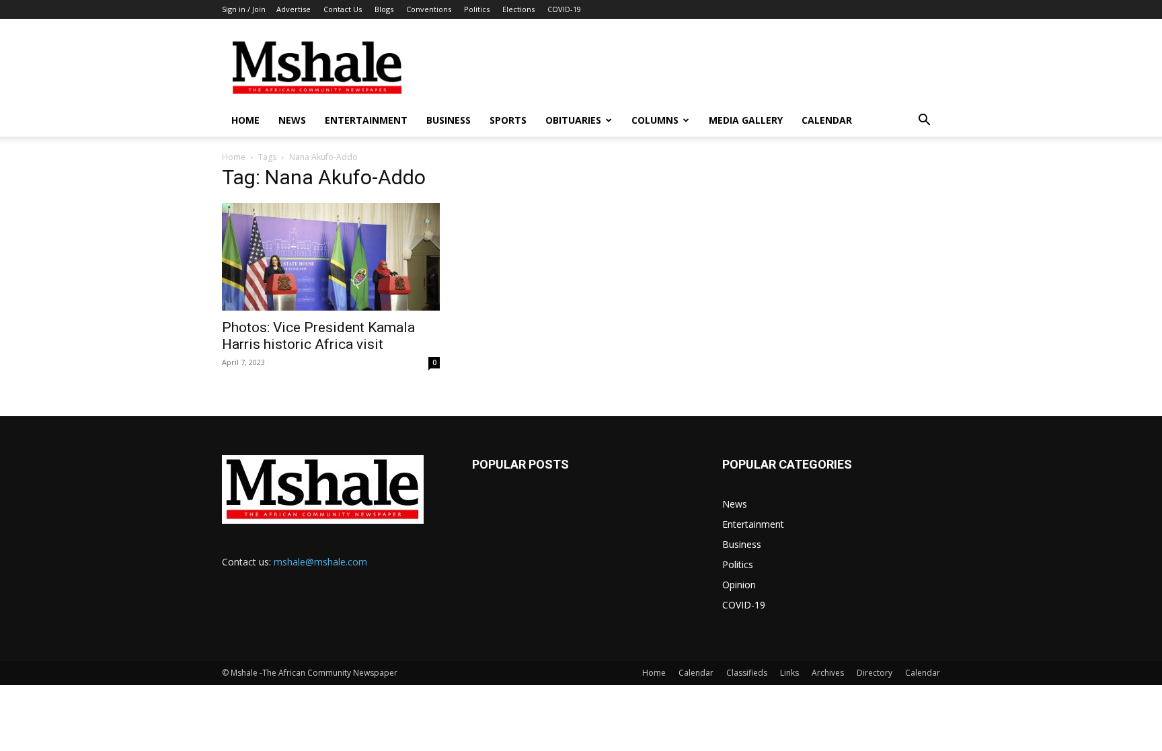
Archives (828, 672)
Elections (518, 9)
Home (245, 120)
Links (789, 672)
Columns (655, 120)
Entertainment (366, 120)
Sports (508, 120)
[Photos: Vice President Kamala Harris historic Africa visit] (331, 257)
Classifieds (746, 672)
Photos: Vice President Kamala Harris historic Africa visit (318, 335)
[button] (924, 121)
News (292, 120)
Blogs (384, 9)
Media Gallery (746, 120)
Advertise (293, 9)
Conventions (428, 9)
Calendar (827, 120)
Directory (874, 672)
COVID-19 (564, 9)
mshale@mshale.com (320, 561)
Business (448, 120)
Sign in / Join (244, 9)
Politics (477, 9)
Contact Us (342, 9)
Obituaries (573, 120)
